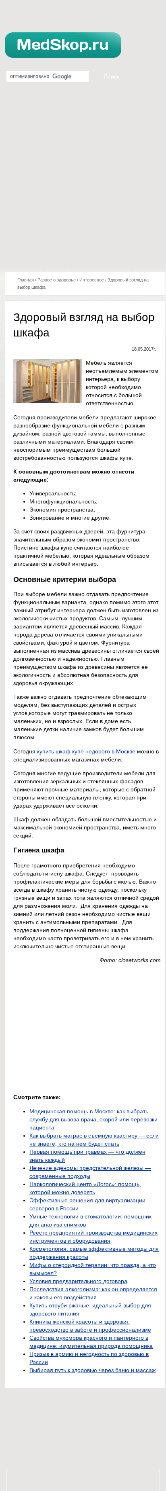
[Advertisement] (83, 180)
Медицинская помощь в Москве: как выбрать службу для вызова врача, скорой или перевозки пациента (93, 1119)
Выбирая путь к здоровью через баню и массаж (92, 1370)
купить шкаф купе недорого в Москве (86, 751)
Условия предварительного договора (78, 1281)
